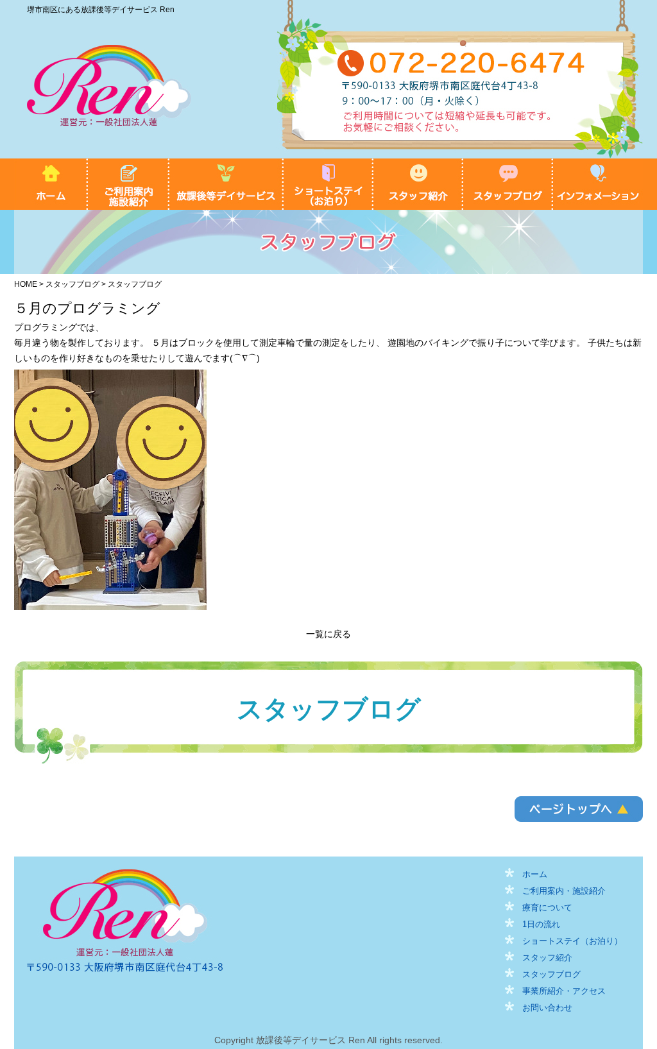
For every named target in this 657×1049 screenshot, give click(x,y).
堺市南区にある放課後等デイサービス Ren (101, 9)
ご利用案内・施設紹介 (128, 184)
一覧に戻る (328, 634)
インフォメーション (598, 184)
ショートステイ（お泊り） (328, 184)
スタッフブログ (508, 184)
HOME (51, 184)
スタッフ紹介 (418, 184)
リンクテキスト (579, 809)
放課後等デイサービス (226, 184)
